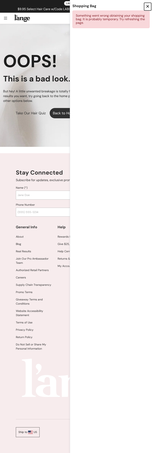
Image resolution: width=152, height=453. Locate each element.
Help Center (65, 251)
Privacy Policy (24, 330)
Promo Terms (24, 292)
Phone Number (25, 204)
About (20, 236)
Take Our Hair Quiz (31, 113)
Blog (18, 244)
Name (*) (22, 187)
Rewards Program (69, 236)
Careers (21, 277)
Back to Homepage (68, 113)
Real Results (23, 251)
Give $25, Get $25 (69, 244)
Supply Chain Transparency (33, 285)
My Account (65, 266)
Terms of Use (24, 322)
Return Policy (24, 337)
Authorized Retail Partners (32, 270)
